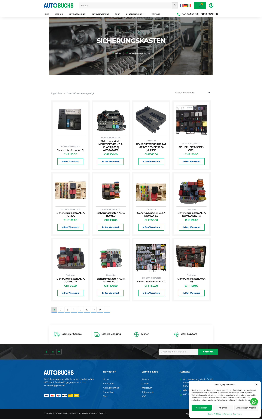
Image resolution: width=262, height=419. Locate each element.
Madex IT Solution (98, 413)
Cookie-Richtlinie (214, 414)
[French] (182, 5)
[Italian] (189, 5)
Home (46, 14)
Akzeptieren (201, 408)
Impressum (237, 414)
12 (87, 309)
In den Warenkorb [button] (70, 161)
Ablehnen (223, 408)
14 (100, 309)
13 (94, 309)
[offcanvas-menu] (211, 5)
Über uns (59, 14)
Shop (117, 14)
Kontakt (155, 14)
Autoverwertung (100, 14)
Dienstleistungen (134, 14)
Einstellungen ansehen (246, 408)
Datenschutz (227, 414)
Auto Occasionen (77, 14)
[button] (256, 384)
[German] (185, 5)
